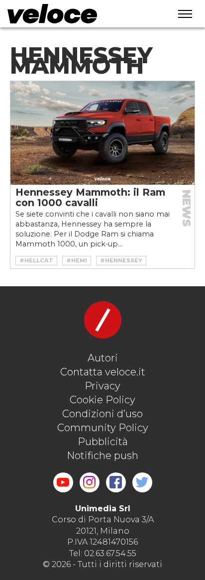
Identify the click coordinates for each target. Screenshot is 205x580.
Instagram (90, 482)
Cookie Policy (102, 400)
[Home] (79, 13)
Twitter (142, 482)
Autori (103, 358)
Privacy (102, 386)
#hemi (76, 260)
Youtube (63, 482)
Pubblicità (103, 442)
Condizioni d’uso (102, 414)
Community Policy (102, 428)
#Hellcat (36, 260)
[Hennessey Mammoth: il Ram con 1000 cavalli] (102, 133)
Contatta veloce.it (102, 372)
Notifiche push (102, 456)
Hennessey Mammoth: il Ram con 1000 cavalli (90, 197)
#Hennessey (121, 260)
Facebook (116, 482)
